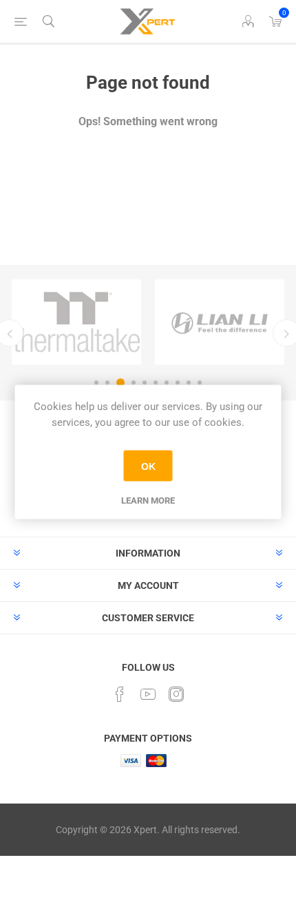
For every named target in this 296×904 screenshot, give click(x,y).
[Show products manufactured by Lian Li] (219, 322)
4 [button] (133, 382)
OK (148, 465)
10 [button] (200, 382)
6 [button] (156, 382)
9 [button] (189, 382)
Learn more (148, 500)
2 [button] (107, 382)
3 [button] (120, 382)
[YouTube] (148, 694)
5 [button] (144, 382)
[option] (76, 322)
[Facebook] (120, 694)
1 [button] (96, 382)
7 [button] (167, 382)
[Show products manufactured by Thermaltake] (76, 322)
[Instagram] (176, 694)
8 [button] (178, 382)
